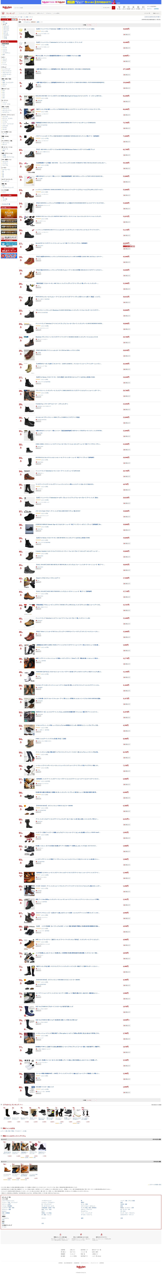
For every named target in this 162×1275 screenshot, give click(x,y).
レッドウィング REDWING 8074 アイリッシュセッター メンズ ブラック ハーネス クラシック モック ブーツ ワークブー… (68, 229)
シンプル (5, 122)
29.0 (4, 97)
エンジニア (6, 26)
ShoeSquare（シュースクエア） (43, 783)
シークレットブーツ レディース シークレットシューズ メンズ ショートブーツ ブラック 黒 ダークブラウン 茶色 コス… (67, 765)
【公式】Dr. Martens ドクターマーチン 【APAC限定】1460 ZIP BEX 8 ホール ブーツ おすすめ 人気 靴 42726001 (65, 377)
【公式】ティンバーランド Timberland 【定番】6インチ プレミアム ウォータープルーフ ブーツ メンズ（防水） (65, 29)
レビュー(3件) (44, 379)
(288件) (9, 1179)
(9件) (35, 1157)
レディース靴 (4, 1131)
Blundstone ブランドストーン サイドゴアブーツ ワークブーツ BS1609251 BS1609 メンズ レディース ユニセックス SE (67, 337)
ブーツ (31, 17)
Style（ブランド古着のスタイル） (43, 151)
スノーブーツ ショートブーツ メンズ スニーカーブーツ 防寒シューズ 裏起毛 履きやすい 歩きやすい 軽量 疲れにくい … (67, 993)
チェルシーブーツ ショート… (15, 1118)
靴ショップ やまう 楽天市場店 (43, 1091)
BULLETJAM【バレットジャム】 (43, 944)
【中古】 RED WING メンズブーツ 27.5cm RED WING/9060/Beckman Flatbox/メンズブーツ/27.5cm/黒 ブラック (65, 149)
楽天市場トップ (5, 17)
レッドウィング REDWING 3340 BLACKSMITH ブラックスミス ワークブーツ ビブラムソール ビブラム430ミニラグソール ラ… (70, 189)
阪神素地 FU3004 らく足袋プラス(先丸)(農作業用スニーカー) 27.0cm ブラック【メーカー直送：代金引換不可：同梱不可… (68, 1046)
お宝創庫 (39, 352)
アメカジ (5, 127)
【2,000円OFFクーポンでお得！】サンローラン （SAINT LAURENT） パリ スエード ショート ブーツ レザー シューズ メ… (69, 363)
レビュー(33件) (45, 326)
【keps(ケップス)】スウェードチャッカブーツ (48, 578)
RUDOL (38, 676)
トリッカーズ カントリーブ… (7, 1175)
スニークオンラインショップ (42, 328)
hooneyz (38, 995)
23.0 (4, 90)
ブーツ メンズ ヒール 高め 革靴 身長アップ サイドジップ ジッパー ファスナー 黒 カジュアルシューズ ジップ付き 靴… (67, 752)
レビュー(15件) (45, 1089)
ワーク (5, 36)
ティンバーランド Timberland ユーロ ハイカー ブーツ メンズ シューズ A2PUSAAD (58, 470)
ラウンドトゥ (6, 108)
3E (3, 138)
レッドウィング (6, 69)
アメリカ (5, 47)
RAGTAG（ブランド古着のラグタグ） (44, 741)
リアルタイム (48, 13)
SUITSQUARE (40, 700)
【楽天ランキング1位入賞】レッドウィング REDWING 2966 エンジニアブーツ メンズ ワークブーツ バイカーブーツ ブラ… (68, 109)
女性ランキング (40, 13)
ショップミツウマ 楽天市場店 (43, 930)
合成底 (4, 155)
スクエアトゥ (6, 112)
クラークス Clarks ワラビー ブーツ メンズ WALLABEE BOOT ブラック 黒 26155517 (58, 511)
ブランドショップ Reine (42, 366)
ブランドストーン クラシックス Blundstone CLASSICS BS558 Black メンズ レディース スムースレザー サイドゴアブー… (68, 310)
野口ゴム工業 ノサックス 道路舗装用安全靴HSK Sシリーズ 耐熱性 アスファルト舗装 (58, 55)
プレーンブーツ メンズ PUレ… (59, 1118)
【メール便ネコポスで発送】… (85, 1118)
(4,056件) (26, 1157)
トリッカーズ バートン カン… (15, 1175)
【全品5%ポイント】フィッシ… (42, 1153)
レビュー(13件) (45, 767)
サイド (4, 192)
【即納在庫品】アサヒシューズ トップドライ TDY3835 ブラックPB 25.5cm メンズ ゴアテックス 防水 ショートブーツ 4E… (68, 604)
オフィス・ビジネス (7, 118)
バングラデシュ (6, 52)
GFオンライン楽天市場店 (42, 901)
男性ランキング (32, 13)
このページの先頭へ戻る (155, 1184)
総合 (4, 21)
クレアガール (39, 488)
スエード (5, 84)
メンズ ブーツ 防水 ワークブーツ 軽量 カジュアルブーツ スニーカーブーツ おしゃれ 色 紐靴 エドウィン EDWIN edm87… (68, 832)
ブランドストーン (7, 72)
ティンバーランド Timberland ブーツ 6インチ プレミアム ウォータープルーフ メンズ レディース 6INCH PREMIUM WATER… (69, 323)
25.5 (4, 92)
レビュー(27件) (45, 647)
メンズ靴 (25, 17)
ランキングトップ (23, 13)
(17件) (61, 1123)
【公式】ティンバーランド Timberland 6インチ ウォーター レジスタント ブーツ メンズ (59, 42)
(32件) (78, 1123)
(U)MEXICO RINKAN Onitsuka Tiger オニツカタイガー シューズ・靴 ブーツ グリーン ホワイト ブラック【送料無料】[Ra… (69, 524)
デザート (6, 32)
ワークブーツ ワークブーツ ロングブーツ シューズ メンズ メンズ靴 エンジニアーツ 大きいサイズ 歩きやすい (65, 484)
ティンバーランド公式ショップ (43, 33)
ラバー (4, 86)
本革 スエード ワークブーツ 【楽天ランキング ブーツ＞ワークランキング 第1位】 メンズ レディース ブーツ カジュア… (68, 939)
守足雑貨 (39, 837)
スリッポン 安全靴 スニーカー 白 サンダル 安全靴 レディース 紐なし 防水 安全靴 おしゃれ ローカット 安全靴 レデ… (67, 1060)
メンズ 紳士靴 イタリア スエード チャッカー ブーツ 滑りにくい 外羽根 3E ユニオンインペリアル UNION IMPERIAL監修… (68, 698)
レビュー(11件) (45, 165)
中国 (4, 45)
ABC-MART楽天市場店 (41, 810)
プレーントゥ (6, 142)
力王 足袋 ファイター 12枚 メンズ (45, 1087)
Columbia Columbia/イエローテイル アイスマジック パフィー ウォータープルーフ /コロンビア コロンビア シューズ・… (68, 551)
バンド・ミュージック (8, 123)
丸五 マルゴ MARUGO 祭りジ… (77, 1118)
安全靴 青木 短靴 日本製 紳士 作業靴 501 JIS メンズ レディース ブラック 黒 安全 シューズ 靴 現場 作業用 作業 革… (66, 792)
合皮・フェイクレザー (8, 82)
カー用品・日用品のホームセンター (44, 1049)
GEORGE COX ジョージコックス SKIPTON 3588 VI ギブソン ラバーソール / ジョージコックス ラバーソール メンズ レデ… (69, 216)
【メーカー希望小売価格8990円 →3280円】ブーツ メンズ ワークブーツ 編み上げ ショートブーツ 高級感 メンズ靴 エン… (68, 1073)
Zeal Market (39, 890)
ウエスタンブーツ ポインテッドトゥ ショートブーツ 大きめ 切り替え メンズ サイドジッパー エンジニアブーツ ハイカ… (68, 685)
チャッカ (6, 33)
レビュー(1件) (44, 98)
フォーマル (5, 165)
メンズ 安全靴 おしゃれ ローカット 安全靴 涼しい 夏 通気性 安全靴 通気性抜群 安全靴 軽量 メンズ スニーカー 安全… (67, 953)
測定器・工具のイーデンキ (42, 607)
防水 (4, 185)
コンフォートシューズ (8, 187)
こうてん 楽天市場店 (41, 660)
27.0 (4, 94)
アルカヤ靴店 (39, 178)
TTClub (38, 756)
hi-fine (38, 285)
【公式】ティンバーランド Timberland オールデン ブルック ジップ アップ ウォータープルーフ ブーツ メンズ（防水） (67, 497)
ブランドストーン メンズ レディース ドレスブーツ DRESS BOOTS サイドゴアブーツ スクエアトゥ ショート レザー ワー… (68, 390)
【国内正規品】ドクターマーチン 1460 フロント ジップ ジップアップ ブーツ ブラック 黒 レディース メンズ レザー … (67, 283)
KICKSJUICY (39, 620)
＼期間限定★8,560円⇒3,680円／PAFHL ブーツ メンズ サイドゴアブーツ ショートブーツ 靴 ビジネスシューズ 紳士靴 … (68, 645)
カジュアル (5, 116)
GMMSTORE (39, 100)
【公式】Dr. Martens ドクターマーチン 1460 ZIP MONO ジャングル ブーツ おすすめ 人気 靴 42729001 (63, 537)
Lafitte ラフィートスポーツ (42, 339)
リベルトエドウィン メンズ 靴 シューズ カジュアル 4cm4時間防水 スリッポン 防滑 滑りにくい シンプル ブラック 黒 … (67, 725)
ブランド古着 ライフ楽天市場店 (43, 299)
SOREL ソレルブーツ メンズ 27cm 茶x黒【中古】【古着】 (51, 738)
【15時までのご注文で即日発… (24, 1175)
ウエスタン (6, 35)
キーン (4, 76)
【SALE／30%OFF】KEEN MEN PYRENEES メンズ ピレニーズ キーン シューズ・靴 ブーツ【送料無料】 (64, 591)
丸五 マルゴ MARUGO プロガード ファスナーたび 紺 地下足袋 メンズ (54, 1006)
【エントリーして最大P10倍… (41, 1118)
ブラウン (5, 60)
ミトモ (38, 796)
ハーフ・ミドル (6, 104)
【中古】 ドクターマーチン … (33, 1118)
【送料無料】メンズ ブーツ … (24, 1153)
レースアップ (6, 181)
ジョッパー (6, 30)
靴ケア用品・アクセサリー (15, 1131)
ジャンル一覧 (147, 13)
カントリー (6, 27)
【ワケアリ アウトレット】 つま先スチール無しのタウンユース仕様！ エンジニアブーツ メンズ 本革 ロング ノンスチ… (67, 912)
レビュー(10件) (45, 392)
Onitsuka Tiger (39, 529)
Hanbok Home (39, 821)
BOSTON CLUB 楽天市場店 (42, 312)
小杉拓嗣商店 (39, 687)
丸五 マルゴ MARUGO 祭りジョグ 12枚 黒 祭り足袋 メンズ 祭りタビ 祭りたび (56, 1020)
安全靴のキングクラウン (42, 58)
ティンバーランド (7, 70)
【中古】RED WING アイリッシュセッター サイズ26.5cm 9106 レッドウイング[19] (58, 350)
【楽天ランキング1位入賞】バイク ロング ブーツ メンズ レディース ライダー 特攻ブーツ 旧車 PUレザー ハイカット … (67, 966)
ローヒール (5, 148)
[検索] (113, 7)
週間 (38, 22)
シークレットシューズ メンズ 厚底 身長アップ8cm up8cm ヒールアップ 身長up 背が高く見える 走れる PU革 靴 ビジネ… (68, 1033)
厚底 (4, 150)
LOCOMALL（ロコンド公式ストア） (44, 406)
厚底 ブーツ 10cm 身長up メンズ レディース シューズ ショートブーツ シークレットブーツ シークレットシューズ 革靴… (68, 899)
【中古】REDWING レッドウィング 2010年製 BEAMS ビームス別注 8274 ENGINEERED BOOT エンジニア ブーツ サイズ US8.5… (70, 203)
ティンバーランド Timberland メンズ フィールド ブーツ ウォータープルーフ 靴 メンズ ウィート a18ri (63, 618)
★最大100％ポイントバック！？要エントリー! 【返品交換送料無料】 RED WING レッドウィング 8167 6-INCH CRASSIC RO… (69, 176)
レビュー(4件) (44, 192)
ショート (5, 102)
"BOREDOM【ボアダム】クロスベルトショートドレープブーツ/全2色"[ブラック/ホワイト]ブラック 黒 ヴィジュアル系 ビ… (69, 671)
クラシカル (5, 125)
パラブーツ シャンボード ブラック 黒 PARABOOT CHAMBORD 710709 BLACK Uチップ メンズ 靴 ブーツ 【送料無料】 (68, 136)
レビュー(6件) (44, 111)
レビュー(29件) (45, 875)
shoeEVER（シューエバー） (42, 917)
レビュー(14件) (45, 526)
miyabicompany (40, 714)
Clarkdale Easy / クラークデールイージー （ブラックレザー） (52, 404)
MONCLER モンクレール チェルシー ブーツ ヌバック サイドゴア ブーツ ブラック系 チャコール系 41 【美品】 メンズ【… (68, 296)
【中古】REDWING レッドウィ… (7, 1153)
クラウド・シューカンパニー (42, 113)
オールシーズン (6, 169)
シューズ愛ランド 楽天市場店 (43, 729)
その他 (5, 38)
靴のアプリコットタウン (42, 877)
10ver (38, 580)
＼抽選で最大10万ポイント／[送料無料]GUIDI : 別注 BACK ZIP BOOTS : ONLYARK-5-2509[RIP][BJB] (63, 69)
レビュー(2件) (44, 31)
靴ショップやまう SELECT (42, 1008)
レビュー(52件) (45, 44)
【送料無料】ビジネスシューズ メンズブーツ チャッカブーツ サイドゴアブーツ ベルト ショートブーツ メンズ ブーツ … (68, 872)
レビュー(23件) (45, 500)
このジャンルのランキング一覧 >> (152, 16)
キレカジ (5, 129)
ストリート (5, 120)
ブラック (5, 59)
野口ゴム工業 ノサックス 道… (50, 1118)
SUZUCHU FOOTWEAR (41, 419)
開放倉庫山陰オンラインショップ (43, 205)
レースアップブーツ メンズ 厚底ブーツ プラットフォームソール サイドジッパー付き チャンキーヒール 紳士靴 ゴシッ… (67, 859)
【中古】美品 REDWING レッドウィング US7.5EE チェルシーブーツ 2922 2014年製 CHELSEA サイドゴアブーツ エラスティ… (69, 270)
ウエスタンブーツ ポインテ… (15, 1153)
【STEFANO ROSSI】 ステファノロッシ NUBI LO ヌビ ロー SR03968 (54, 805)
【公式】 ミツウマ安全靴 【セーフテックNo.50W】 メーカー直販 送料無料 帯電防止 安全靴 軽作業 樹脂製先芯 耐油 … (68, 926)
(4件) (26, 1179)
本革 (4, 80)
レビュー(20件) (45, 834)
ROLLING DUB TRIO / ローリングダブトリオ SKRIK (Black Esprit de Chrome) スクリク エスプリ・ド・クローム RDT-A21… (69, 96)
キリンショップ (40, 1037)
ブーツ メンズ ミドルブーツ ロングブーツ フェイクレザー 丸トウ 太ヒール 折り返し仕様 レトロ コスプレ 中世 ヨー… (67, 819)
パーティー (5, 163)
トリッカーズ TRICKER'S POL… (33, 1175)
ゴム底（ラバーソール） (9, 157)
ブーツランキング (25, 20)
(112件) (17, 1179)
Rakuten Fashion (40, 245)
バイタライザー (40, 395)
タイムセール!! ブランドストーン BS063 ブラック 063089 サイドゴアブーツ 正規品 (58, 417)
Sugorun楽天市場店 (40, 861)
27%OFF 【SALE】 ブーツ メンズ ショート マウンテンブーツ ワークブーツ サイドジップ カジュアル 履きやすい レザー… (68, 886)
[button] (124, 8)
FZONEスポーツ (40, 473)
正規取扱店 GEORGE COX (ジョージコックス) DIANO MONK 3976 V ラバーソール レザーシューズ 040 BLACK (66, 122)
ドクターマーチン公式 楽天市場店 (43, 381)
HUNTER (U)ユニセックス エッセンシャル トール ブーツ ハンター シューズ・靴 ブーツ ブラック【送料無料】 (65, 457)
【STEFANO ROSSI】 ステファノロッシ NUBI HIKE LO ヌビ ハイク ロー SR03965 (58, 979)
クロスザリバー (40, 848)
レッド (4, 62)
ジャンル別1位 (56, 13)
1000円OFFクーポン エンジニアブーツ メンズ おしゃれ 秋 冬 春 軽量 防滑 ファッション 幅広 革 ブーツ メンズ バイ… (67, 712)
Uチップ (5, 144)
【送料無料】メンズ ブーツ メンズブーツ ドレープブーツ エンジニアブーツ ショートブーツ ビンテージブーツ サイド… (67, 779)
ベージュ (5, 64)
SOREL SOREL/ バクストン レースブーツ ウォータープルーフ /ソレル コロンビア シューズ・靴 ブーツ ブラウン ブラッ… (68, 444)
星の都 (38, 1078)
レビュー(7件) (44, 513)
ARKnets (38, 71)
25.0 (4, 96)
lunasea (38, 649)
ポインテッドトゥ (7, 110)
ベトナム (5, 49)
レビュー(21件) (45, 138)
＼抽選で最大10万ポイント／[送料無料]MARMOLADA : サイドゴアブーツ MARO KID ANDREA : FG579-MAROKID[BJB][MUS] (70, 82)
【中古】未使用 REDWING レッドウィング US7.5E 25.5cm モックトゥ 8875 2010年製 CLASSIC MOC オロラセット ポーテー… (69, 256)
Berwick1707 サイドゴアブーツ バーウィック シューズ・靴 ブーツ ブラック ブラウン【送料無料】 (62, 243)
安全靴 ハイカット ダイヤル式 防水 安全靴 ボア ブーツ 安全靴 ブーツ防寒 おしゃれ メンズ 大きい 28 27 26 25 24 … (66, 845)
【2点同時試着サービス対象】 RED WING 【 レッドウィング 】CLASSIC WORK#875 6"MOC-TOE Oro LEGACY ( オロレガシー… (71, 162)
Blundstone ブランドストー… (25, 1118)
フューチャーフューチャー (42, 1062)
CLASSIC (39, 258)
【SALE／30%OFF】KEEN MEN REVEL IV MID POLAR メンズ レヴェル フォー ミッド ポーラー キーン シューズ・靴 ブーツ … (70, 564)
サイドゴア (6, 29)
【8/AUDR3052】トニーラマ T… (7, 1118)
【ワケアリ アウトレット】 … (33, 1153)
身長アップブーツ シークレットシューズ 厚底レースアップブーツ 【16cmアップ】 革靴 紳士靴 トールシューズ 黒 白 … (67, 658)
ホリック (39, 968)
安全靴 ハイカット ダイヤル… (67, 1118)
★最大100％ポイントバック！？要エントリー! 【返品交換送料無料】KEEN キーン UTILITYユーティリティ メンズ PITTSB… (69, 430)
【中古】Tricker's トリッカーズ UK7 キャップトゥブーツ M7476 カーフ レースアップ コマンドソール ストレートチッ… (67, 631)
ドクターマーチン (7, 74)
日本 (4, 54)
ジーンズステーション (41, 221)
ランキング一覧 (6, 204)
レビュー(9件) (44, 915)
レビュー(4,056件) (45, 781)
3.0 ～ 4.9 (5, 133)
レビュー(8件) (44, 942)
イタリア (5, 51)
